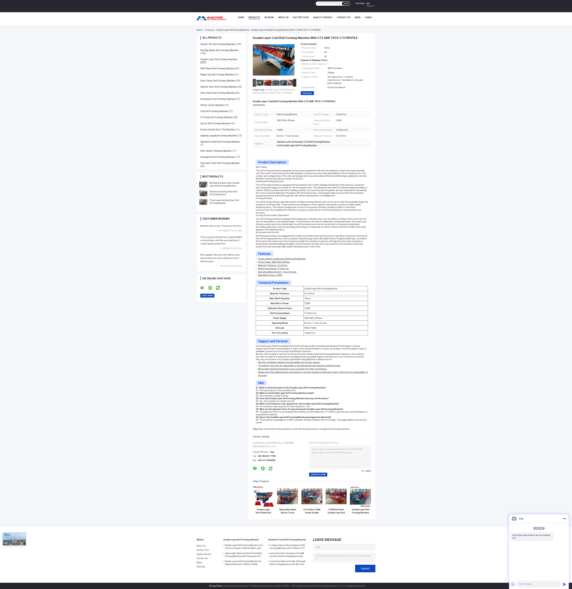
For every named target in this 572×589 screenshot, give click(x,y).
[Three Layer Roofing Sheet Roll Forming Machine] (203, 201)
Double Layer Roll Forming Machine (232, 30)
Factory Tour (301, 17)
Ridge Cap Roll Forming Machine (217, 74)
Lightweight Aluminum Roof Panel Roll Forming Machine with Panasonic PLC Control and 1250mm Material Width (243, 555)
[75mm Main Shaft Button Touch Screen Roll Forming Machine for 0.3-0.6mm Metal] (287, 496)
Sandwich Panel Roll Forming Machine (220, 141)
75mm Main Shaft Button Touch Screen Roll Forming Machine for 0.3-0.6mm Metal (287, 511)
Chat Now (360, 3)
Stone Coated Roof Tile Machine (217, 129)
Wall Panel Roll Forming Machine (217, 68)
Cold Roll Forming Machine (214, 111)
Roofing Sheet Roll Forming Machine (219, 50)
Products (254, 17)
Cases (368, 17)
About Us (283, 17)
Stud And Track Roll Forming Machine (220, 163)
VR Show (269, 17)
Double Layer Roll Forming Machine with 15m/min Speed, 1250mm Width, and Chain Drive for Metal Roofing (360, 511)
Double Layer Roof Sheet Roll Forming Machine (263, 511)
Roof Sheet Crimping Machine (215, 150)
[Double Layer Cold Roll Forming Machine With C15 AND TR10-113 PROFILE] (273, 60)
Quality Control (322, 17)
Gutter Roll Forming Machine (215, 123)
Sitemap (201, 566)
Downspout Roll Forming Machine (217, 99)
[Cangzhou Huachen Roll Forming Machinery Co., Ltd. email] (204, 288)
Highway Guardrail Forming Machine (218, 135)
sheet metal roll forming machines (274, 429)
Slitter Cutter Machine (212, 105)
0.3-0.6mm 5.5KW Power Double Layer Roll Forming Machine (311, 511)
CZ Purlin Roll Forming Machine (216, 117)
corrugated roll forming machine (334, 429)
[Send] (564, 584)
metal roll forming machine (305, 429)
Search (346, 4)
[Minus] (564, 518)
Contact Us (343, 17)
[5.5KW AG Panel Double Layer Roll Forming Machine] (336, 496)
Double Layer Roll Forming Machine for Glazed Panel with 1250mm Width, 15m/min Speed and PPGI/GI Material (243, 563)
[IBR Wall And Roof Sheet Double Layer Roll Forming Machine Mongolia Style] (203, 184)
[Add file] (513, 584)
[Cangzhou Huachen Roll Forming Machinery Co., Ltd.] (212, 18)
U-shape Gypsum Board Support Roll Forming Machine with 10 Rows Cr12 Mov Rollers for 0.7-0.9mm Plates (287, 547)
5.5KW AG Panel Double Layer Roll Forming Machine (336, 511)
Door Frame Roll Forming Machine (218, 80)
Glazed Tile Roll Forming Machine (217, 44)
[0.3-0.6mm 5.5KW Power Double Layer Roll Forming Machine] (311, 496)
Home (241, 17)
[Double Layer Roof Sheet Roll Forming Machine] (263, 496)
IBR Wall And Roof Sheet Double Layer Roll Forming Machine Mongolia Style (225, 186)
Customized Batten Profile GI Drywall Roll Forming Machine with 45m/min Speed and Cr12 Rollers (287, 563)
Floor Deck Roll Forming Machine (217, 92)
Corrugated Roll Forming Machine (217, 157)
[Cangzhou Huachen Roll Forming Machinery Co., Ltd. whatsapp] (212, 288)
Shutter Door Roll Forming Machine (218, 86)
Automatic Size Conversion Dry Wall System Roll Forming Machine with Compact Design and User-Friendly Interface (287, 555)
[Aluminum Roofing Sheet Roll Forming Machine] (203, 193)
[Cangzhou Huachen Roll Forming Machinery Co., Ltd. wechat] (220, 288)
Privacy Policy (215, 586)
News (357, 17)
